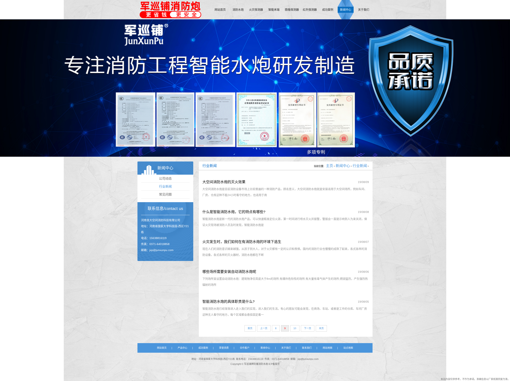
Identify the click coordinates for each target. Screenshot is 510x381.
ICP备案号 (274, 364)
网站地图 (327, 348)
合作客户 (244, 348)
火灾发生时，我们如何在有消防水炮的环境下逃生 (241, 242)
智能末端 (274, 9)
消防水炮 (238, 9)
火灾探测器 (256, 9)
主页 (329, 166)
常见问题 (165, 194)
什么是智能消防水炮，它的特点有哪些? (233, 212)
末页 (321, 328)
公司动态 (165, 178)
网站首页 (220, 9)
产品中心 (182, 348)
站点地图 (348, 348)
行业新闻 (165, 186)
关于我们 (363, 9)
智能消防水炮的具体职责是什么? (228, 302)
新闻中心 (345, 9)
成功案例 (327, 9)
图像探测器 (292, 9)
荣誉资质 (224, 348)
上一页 (263, 328)
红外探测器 (310, 9)
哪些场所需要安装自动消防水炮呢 (229, 272)
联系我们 (307, 348)
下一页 (307, 328)
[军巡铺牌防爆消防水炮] (170, 9)
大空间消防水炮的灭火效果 (223, 182)
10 (294, 328)
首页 (250, 328)
